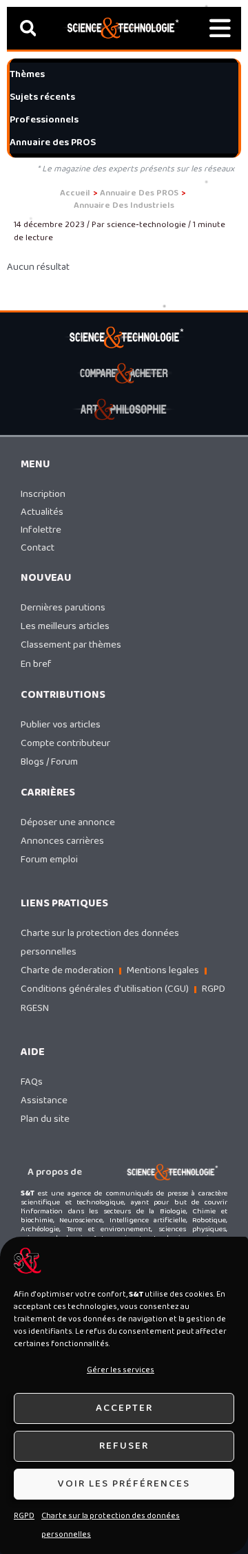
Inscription (43, 494)
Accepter (124, 1408)
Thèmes (27, 74)
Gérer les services (120, 1369)
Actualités (42, 512)
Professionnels (44, 119)
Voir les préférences (124, 1484)
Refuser (124, 1446)
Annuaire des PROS (53, 142)
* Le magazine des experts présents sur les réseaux (135, 169)
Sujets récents (42, 97)
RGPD (24, 1515)
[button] (28, 28)
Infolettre (41, 530)
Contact (37, 548)
